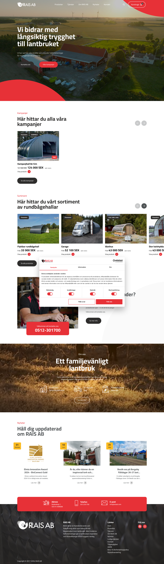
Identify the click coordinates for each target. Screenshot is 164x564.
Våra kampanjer (48, 64)
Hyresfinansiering (114, 552)
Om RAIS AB (83, 4)
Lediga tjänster (113, 539)
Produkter (59, 4)
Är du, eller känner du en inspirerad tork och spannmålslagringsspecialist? (84, 472)
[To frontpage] (26, 4)
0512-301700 (84, 504)
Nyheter (96, 4)
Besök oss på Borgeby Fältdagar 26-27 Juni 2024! (128, 472)
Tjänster (70, 4)
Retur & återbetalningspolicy (118, 550)
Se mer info (93, 320)
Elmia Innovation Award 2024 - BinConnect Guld (36, 471)
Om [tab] (110, 267)
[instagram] (145, 526)
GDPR (110, 547)
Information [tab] (82, 267)
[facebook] (140, 526)
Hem (109, 526)
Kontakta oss (25, 64)
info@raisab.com (115, 504)
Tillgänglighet (113, 544)
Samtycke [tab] (53, 267)
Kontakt (107, 4)
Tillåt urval (81, 302)
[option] (38, 152)
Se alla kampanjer (27, 180)
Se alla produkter (27, 263)
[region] (82, 152)
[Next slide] (144, 206)
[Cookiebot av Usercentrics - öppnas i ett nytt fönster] (114, 260)
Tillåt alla (109, 302)
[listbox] (82, 152)
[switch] (71, 293)
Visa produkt (22, 171)
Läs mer (34, 482)
